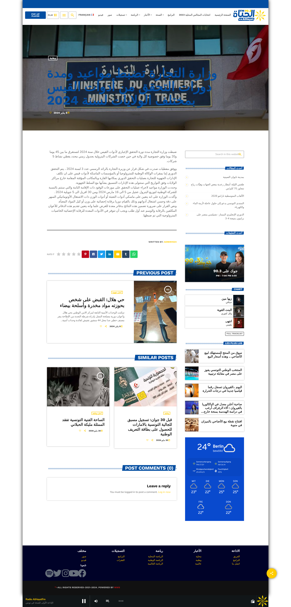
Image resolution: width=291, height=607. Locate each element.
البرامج (236, 560)
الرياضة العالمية (155, 563)
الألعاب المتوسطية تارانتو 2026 (227, 196)
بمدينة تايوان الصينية (233, 177)
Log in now (164, 492)
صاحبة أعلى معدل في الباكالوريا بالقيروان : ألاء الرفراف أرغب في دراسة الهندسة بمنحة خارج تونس (222, 410)
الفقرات (121, 560)
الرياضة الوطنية (155, 560)
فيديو (83, 560)
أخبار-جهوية (117, 292)
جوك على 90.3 (225, 271)
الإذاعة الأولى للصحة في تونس (243, 4)
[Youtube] (74, 573)
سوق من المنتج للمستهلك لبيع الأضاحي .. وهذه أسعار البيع (223, 354)
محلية (198, 556)
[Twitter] (57, 573)
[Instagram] (65, 573)
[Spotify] (49, 573)
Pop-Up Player (35, 15)
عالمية (198, 563)
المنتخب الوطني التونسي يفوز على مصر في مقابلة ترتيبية (223, 371)
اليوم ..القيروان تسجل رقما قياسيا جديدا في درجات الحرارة (222, 389)
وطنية (53, 58)
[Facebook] (82, 573)
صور (84, 556)
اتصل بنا (236, 563)
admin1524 (170, 242)
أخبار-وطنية (97, 413)
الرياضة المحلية (155, 556)
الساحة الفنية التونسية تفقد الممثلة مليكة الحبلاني (83, 422)
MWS (117, 587)
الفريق (236, 556)
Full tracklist (235, 334)
